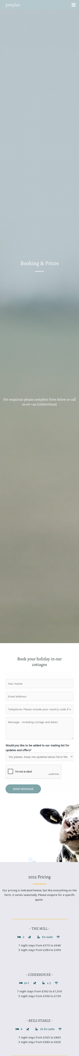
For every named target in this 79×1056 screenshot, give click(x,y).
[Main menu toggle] (73, 4)
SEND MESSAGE (23, 789)
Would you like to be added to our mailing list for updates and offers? (37, 747)
